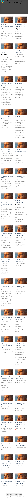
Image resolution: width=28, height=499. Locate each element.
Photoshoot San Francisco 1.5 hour (7, 377)
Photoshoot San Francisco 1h (20, 201)
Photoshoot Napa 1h (20, 84)
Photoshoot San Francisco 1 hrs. (6, 318)
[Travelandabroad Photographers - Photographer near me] (3, 1)
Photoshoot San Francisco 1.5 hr (6, 117)
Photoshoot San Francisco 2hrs (20, 462)
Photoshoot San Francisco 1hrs (6, 404)
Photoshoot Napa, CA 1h (7, 177)
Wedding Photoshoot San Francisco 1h (6, 345)
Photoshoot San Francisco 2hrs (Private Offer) (6, 463)
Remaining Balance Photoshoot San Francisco (6, 203)
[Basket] (26, 2)
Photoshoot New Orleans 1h (20, 318)
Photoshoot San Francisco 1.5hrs (6, 482)
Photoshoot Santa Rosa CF (7, 444)
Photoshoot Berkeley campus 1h (20, 151)
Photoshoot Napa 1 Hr (20, 117)
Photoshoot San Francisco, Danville (6, 424)
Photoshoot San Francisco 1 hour (20, 25)
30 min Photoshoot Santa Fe (7, 26)
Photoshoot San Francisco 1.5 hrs (6, 84)
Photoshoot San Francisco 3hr (20, 260)
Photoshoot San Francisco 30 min (6, 234)
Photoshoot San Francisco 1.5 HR (20, 51)
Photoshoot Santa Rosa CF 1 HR (7, 150)
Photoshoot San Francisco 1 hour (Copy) (20, 424)
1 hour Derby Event (5, 51)
